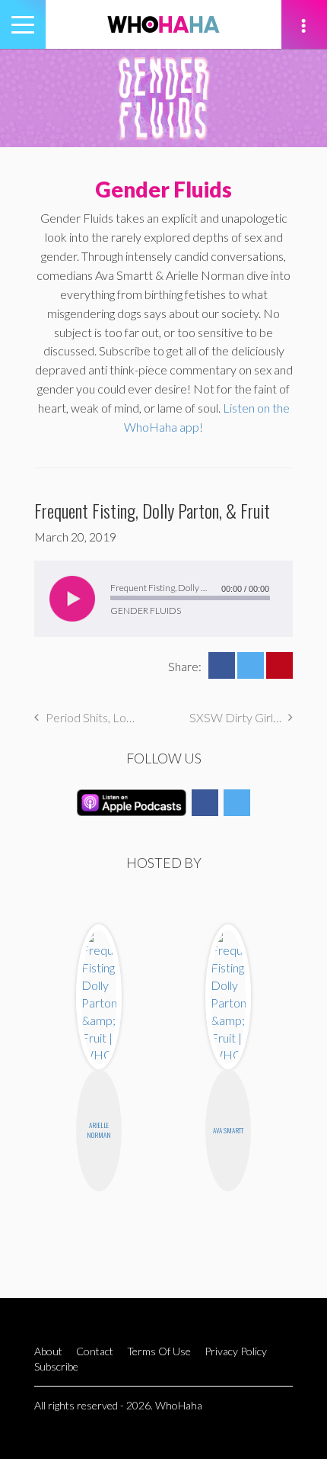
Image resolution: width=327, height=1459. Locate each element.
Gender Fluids (163, 189)
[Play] (72, 599)
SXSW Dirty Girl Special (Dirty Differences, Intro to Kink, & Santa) (241, 717)
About (48, 1351)
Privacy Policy (236, 1351)
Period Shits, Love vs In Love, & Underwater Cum (92, 717)
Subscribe (56, 1366)
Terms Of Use (159, 1351)
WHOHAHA (163, 24)
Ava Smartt (228, 1130)
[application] (163, 599)
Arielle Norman (99, 1130)
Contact (94, 1351)
